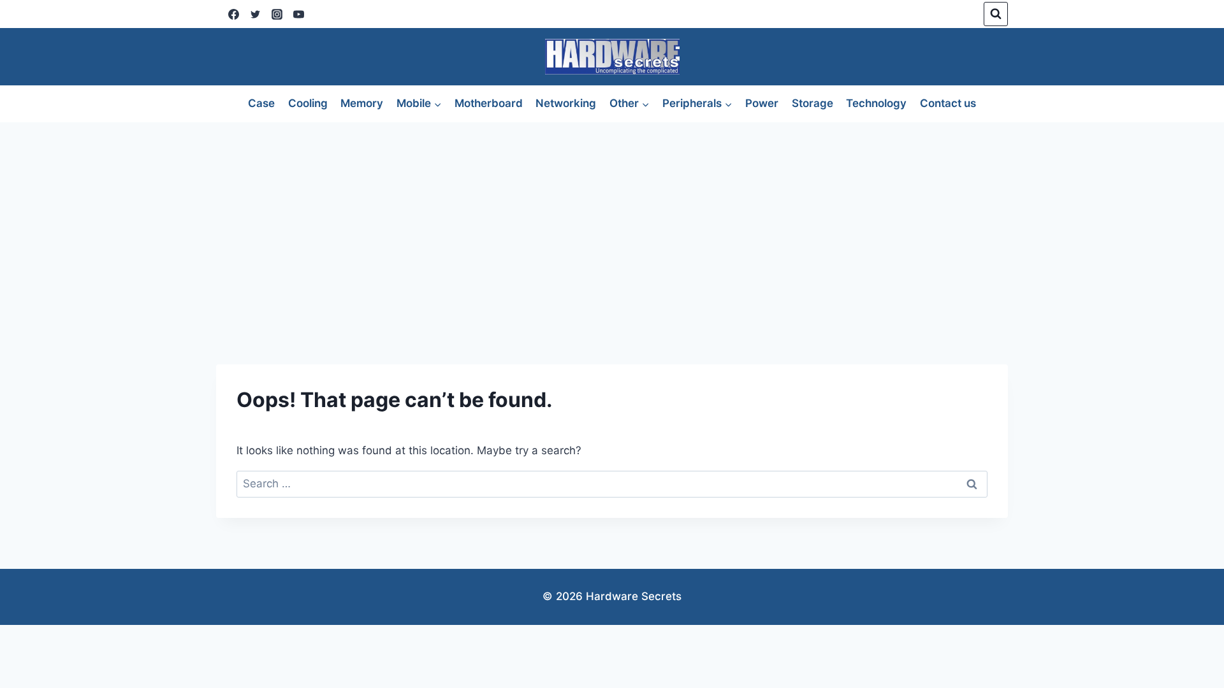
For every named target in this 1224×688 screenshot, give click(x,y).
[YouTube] (298, 14)
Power (761, 103)
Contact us (948, 103)
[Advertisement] (611, 218)
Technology (876, 103)
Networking (566, 103)
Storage (812, 103)
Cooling (308, 103)
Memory (361, 103)
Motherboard (489, 103)
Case (261, 103)
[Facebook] (233, 14)
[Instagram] (277, 14)
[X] (255, 14)
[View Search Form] (996, 14)
